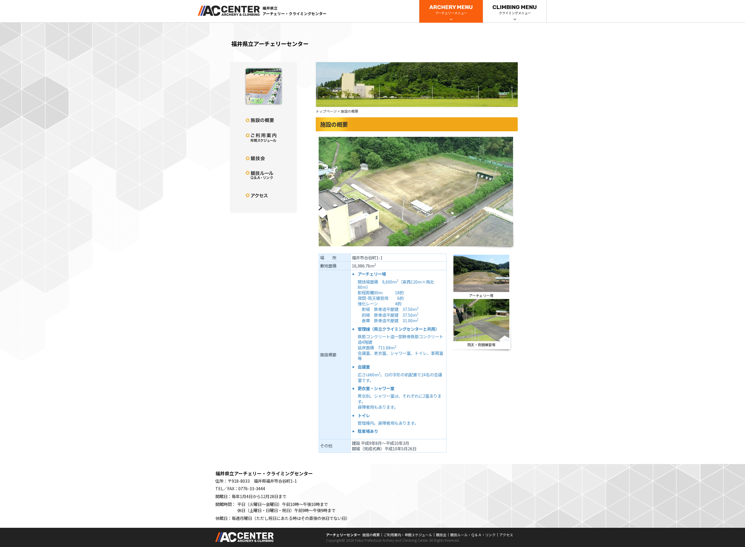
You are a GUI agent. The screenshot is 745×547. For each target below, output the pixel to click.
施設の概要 (371, 534)
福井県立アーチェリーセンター (269, 44)
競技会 (441, 534)
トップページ (326, 111)
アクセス (506, 534)
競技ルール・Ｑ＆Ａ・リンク (473, 534)
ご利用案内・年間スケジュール (408, 534)
